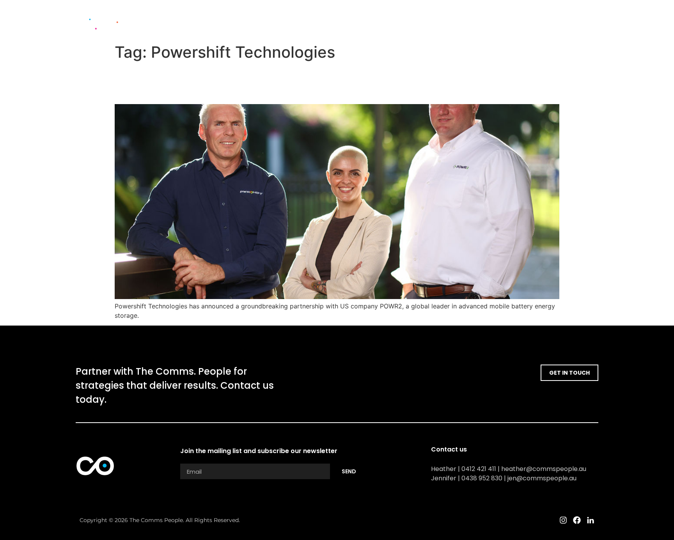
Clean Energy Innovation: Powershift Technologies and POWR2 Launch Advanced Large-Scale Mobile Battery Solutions (323, 82)
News (500, 20)
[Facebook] (581, 20)
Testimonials (461, 20)
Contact (533, 20)
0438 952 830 (481, 478)
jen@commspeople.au (541, 478)
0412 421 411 (478, 468)
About (382, 20)
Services (417, 20)
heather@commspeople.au (543, 468)
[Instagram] (567, 20)
